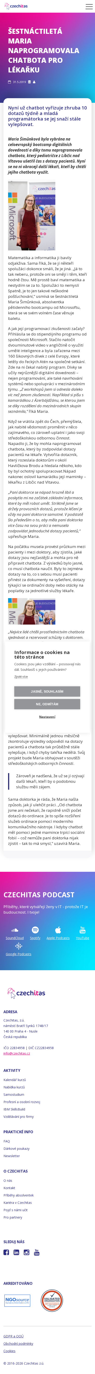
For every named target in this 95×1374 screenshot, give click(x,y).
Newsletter (11, 1156)
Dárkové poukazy (16, 1148)
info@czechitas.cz (16, 1053)
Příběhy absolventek (18, 1195)
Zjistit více (21, 676)
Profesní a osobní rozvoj (21, 1102)
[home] (41, 6)
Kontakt (9, 1188)
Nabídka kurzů (14, 1087)
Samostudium (13, 1094)
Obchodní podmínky (18, 1343)
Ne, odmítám (47, 704)
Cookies (9, 1351)
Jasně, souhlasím (47, 691)
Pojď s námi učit (15, 1210)
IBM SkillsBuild (14, 1109)
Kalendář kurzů (14, 1080)
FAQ (6, 1141)
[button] (88, 6)
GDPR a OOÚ (13, 1336)
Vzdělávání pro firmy (18, 1116)
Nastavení (47, 716)
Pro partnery (12, 1217)
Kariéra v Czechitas (17, 1202)
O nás (7, 1180)
